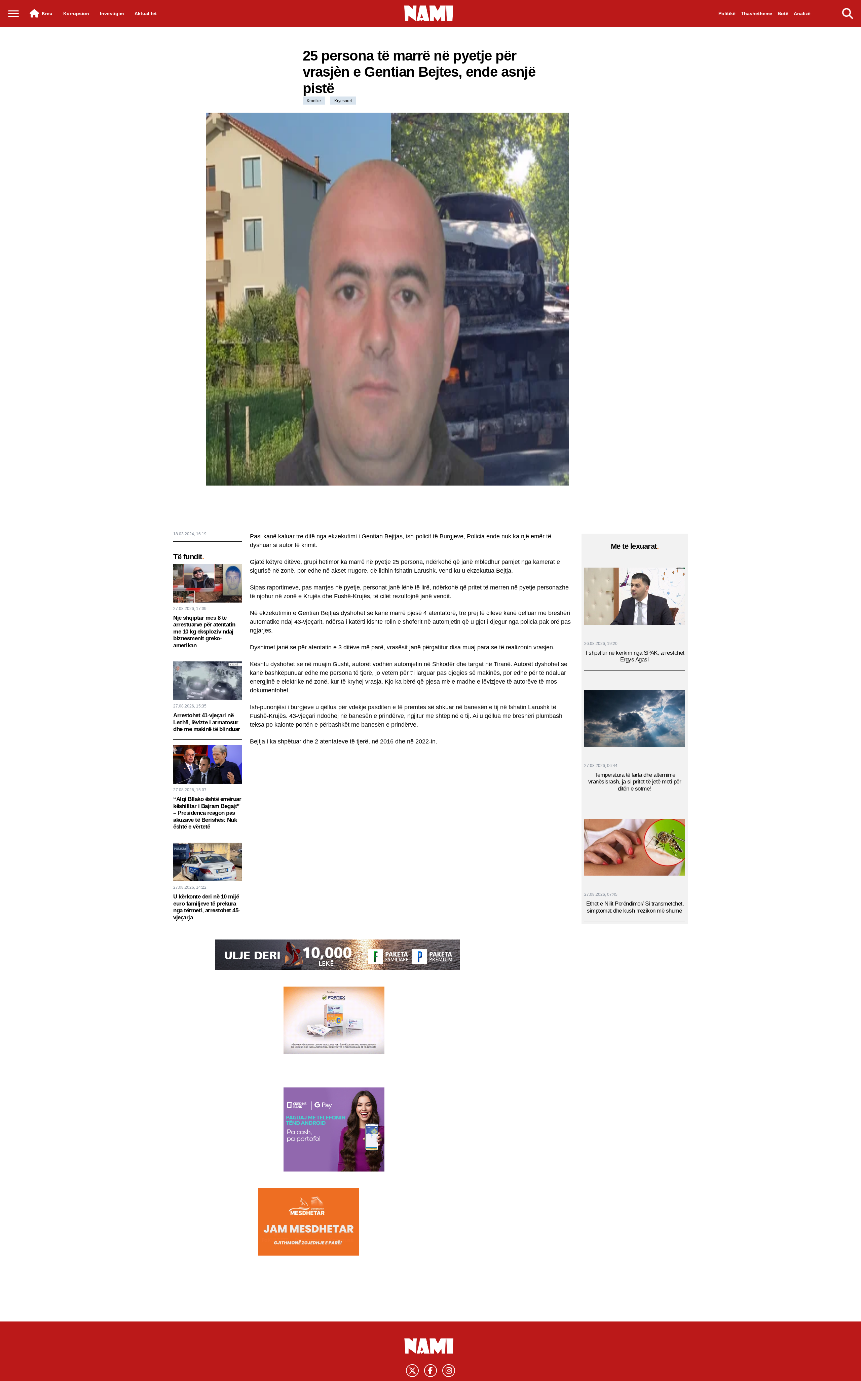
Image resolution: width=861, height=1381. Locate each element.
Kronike (314, 101)
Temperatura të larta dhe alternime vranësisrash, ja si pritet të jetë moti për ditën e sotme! (634, 781)
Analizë (802, 13)
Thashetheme (756, 13)
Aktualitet (146, 13)
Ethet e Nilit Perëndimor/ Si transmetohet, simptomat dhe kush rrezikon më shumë (635, 907)
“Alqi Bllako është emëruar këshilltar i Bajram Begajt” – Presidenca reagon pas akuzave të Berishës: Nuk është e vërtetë (207, 813)
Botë (783, 13)
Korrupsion (76, 13)
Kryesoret (343, 101)
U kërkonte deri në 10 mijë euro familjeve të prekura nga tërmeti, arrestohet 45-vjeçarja (206, 906)
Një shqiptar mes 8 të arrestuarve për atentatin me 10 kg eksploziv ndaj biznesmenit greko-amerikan (204, 632)
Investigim (112, 13)
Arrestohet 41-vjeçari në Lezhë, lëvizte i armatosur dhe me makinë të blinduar (206, 722)
